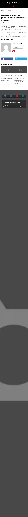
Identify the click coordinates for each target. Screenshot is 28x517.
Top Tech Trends (14, 2)
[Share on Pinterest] (17, 96)
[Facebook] (13, 6)
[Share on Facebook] (11, 96)
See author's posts (18, 47)
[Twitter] (15, 6)
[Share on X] (5, 96)
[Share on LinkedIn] (23, 96)
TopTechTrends (6, 22)
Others (3, 10)
